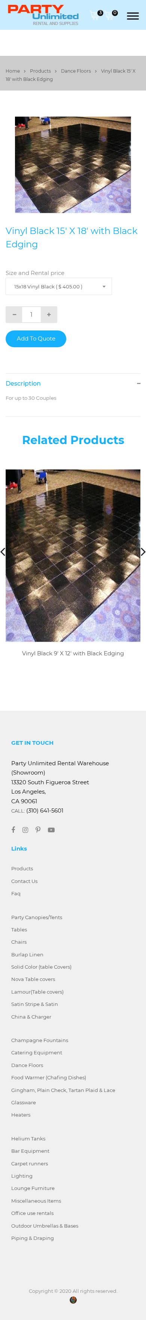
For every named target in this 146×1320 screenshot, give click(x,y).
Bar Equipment (30, 1151)
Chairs (19, 942)
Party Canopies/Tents (36, 917)
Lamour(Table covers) (37, 992)
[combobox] (59, 286)
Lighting (22, 1176)
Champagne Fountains (39, 1040)
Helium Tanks (28, 1139)
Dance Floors (76, 71)
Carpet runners (29, 1164)
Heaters (20, 1115)
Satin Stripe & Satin (34, 1004)
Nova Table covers (33, 979)
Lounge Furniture (33, 1188)
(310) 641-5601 (44, 810)
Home (13, 71)
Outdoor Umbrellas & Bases (44, 1226)
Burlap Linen (27, 954)
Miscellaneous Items (36, 1201)
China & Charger (31, 1017)
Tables (19, 930)
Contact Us (24, 881)
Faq (16, 893)
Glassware (23, 1102)
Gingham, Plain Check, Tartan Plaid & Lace (63, 1090)
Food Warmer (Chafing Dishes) (48, 1077)
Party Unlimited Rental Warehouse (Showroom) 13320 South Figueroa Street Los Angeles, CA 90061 (60, 782)
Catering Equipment (36, 1052)
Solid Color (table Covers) (41, 967)
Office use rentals (32, 1213)
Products (41, 71)
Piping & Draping (32, 1238)
